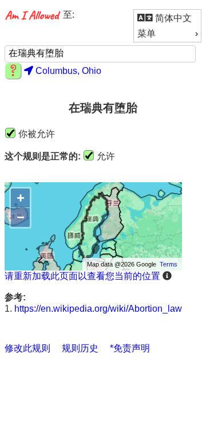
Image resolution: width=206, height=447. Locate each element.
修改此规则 (27, 348)
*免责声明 (130, 348)
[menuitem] (167, 18)
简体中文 (172, 18)
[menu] (167, 25)
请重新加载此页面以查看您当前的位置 (82, 276)
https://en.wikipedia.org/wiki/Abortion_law (98, 308)
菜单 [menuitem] (146, 33)
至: (68, 14)
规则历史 (80, 348)
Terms (168, 264)
